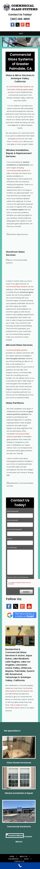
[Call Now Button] (20, 865)
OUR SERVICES (13, 859)
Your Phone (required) (14, 529)
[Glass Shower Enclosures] (19, 748)
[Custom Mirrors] (15, 836)
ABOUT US (23, 856)
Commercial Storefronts (19, 826)
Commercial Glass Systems (19, 87)
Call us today (15, 705)
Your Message (12, 547)
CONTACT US (19, 861)
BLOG (26, 859)
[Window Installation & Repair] (19, 779)
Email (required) (12, 520)
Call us (9, 458)
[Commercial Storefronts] (19, 812)
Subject (9, 538)
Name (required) (12, 511)
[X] (17, 24)
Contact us (16, 141)
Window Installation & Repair (19, 793)
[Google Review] (22, 24)
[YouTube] (27, 24)
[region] (20, 42)
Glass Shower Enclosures (19, 762)
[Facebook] (12, 24)
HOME (12, 856)
